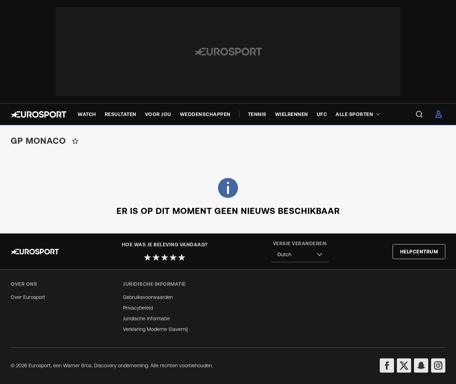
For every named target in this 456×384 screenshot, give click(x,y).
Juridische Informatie (146, 318)
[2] (156, 257)
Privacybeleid (138, 308)
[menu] (419, 114)
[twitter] (404, 365)
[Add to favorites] (75, 140)
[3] (164, 257)
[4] (173, 257)
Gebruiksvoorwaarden (148, 297)
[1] (147, 257)
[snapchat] (421, 365)
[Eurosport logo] (38, 114)
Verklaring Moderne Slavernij (155, 329)
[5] (181, 257)
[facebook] (387, 365)
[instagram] (438, 365)
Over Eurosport (28, 297)
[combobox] (300, 254)
